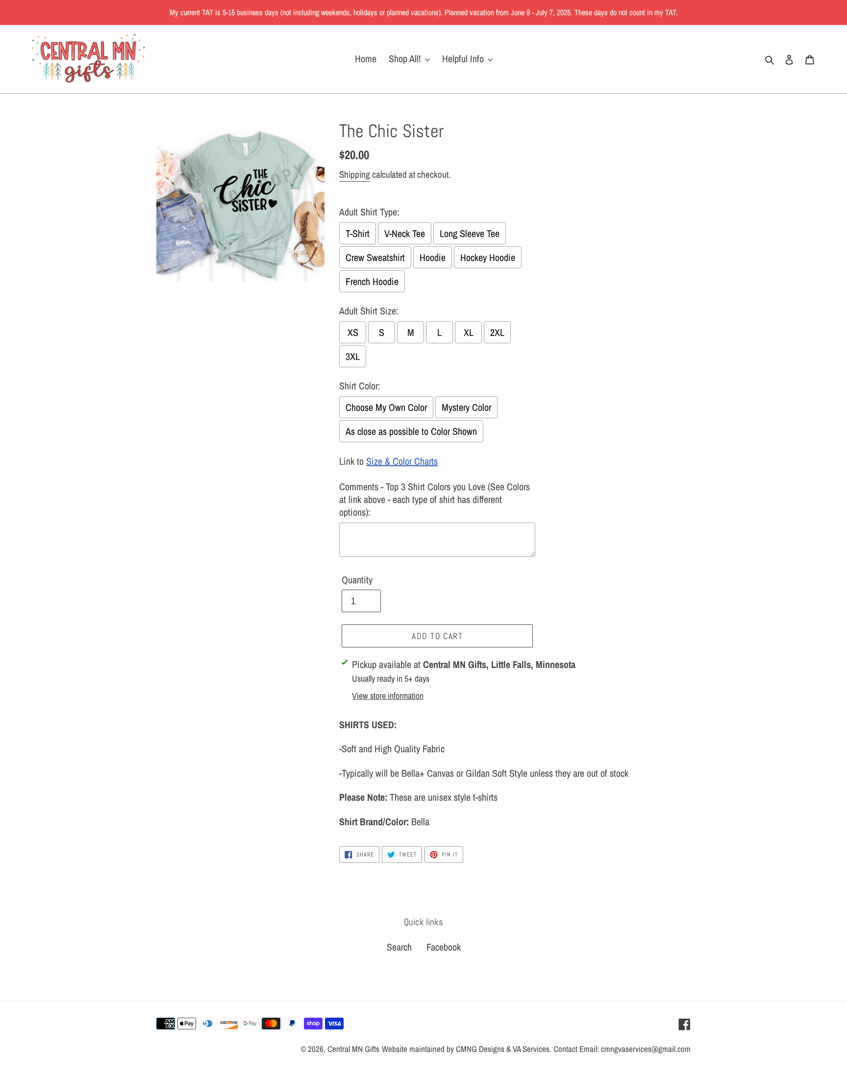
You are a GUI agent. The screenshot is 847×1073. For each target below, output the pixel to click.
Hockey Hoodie (487, 257)
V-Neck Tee (404, 233)
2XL (497, 332)
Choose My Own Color (386, 407)
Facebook (443, 947)
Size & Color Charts (402, 461)
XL (468, 332)
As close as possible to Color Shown (411, 431)
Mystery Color (466, 407)
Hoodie (433, 257)
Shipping (354, 174)
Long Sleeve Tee (469, 233)
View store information (388, 696)
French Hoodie (372, 281)
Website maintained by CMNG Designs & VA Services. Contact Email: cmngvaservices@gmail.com (536, 1048)
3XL (353, 356)
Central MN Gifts (353, 1048)
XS (353, 332)
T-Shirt (358, 233)
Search (399, 947)
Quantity (357, 579)
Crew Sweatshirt (375, 257)
